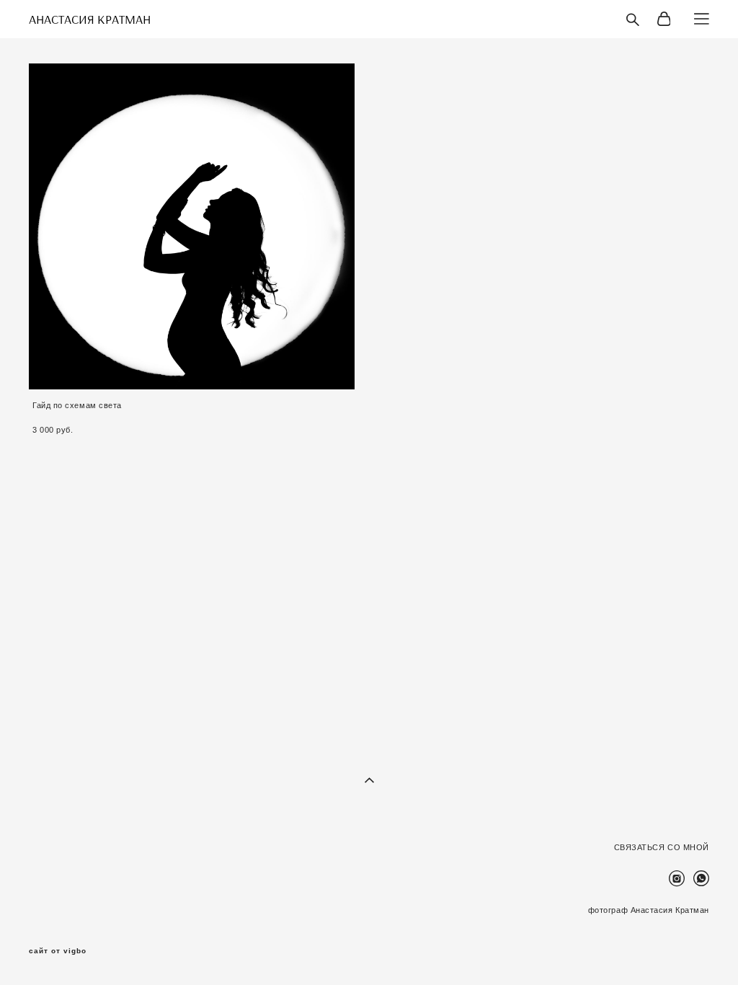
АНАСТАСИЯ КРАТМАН (90, 19)
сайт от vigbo (57, 951)
